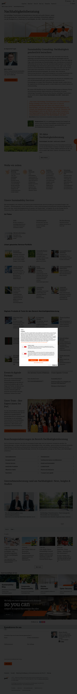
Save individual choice (38, 362)
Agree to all (33, 360)
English (22, 329)
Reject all (44, 360)
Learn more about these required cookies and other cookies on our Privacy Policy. (34, 342)
